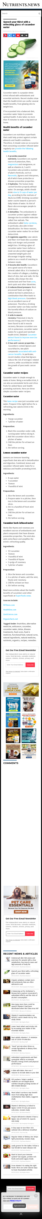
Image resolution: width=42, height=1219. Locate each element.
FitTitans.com (9, 605)
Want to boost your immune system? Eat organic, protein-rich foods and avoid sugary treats (23, 1157)
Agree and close (19, 1206)
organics (16, 640)
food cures (18, 632)
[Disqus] (21, 795)
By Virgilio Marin (25, 1000)
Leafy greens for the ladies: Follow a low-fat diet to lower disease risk (25, 1147)
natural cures (32, 635)
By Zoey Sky (23, 1132)
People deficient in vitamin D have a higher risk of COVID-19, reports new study (24, 1119)
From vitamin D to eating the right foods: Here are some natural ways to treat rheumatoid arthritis (24, 1168)
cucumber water (10, 629)
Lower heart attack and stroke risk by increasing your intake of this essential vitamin (24, 1028)
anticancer (16, 626)
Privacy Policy (15, 1201)
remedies (32, 640)
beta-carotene (30, 223)
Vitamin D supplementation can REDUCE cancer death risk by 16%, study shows (24, 1017)
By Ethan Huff (24, 1042)
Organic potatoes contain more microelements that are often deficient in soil (23, 982)
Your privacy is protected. (13, 671)
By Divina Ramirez (25, 967)
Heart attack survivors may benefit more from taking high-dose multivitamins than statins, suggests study (24, 1096)
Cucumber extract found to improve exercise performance (22, 337)
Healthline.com (9, 610)
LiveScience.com (10, 614)
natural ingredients (11, 638)
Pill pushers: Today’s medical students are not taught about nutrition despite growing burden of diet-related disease (24, 1082)
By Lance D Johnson (25, 1011)
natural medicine (28, 638)
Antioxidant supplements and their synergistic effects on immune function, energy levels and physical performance (24, 1060)
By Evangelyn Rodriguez (27, 987)
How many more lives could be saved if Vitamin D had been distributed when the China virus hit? (25, 1006)
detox (20, 629)
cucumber (26, 626)
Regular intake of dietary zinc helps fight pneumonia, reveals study (24, 1138)
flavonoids (12, 175)
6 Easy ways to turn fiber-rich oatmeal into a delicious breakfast (24, 1129)
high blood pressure (16, 298)
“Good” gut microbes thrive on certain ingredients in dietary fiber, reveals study (24, 1048)
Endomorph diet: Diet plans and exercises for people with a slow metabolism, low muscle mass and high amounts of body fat (24, 961)
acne (33, 282)
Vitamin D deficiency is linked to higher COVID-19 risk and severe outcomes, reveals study (23, 1108)
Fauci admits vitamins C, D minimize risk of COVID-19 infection (24, 1038)
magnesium (13, 164)
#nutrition (21, 624)
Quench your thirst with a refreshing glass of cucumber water (24, 972)
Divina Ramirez (20, 31)
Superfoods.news (23, 596)
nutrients (7, 640)
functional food (18, 635)
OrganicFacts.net (10, 619)
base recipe (12, 401)
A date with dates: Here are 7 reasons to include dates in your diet (25, 1072)
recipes (24, 640)
